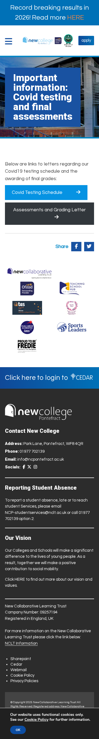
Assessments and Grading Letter (49, 209)
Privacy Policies (24, 681)
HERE (75, 17)
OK (18, 730)
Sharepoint (20, 659)
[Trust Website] (29, 272)
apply (86, 40)
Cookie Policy (22, 675)
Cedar (16, 664)
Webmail (18, 670)
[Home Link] (42, 40)
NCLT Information (21, 643)
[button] (10, 41)
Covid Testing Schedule (37, 192)
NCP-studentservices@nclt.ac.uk (35, 513)
